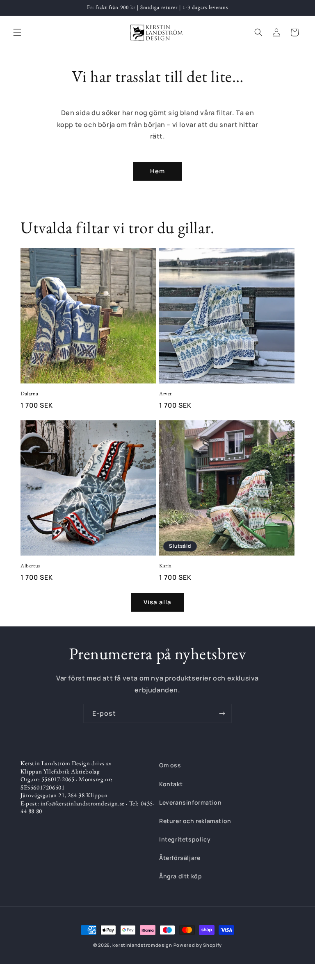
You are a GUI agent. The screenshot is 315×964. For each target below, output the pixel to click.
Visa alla (157, 602)
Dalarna (29, 393)
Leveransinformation (190, 802)
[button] (17, 32)
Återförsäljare (179, 858)
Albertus (30, 566)
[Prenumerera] (222, 713)
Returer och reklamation (195, 821)
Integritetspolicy (184, 839)
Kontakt (171, 784)
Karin (165, 566)
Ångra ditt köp (180, 876)
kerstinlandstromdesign (142, 945)
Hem (157, 171)
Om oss (170, 765)
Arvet (165, 393)
